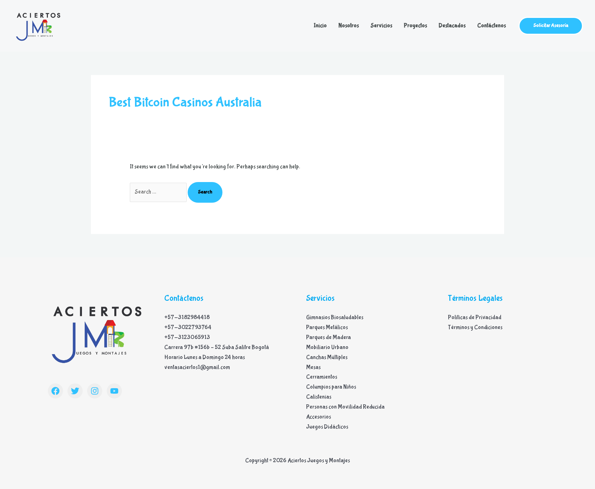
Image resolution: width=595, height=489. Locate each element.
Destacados (452, 25)
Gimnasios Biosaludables (334, 317)
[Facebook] (55, 390)
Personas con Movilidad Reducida (345, 407)
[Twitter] (75, 390)
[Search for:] (159, 192)
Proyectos (415, 25)
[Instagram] (94, 390)
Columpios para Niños (331, 387)
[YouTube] (114, 390)
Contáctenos (491, 25)
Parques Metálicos (327, 327)
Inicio (320, 25)
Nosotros (348, 25)
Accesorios (318, 417)
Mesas (313, 367)
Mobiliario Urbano (327, 347)
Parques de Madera (328, 337)
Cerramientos (321, 377)
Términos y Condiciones (475, 327)
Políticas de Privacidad (474, 317)
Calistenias (318, 397)
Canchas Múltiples (326, 357)
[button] (551, 26)
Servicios (381, 25)
